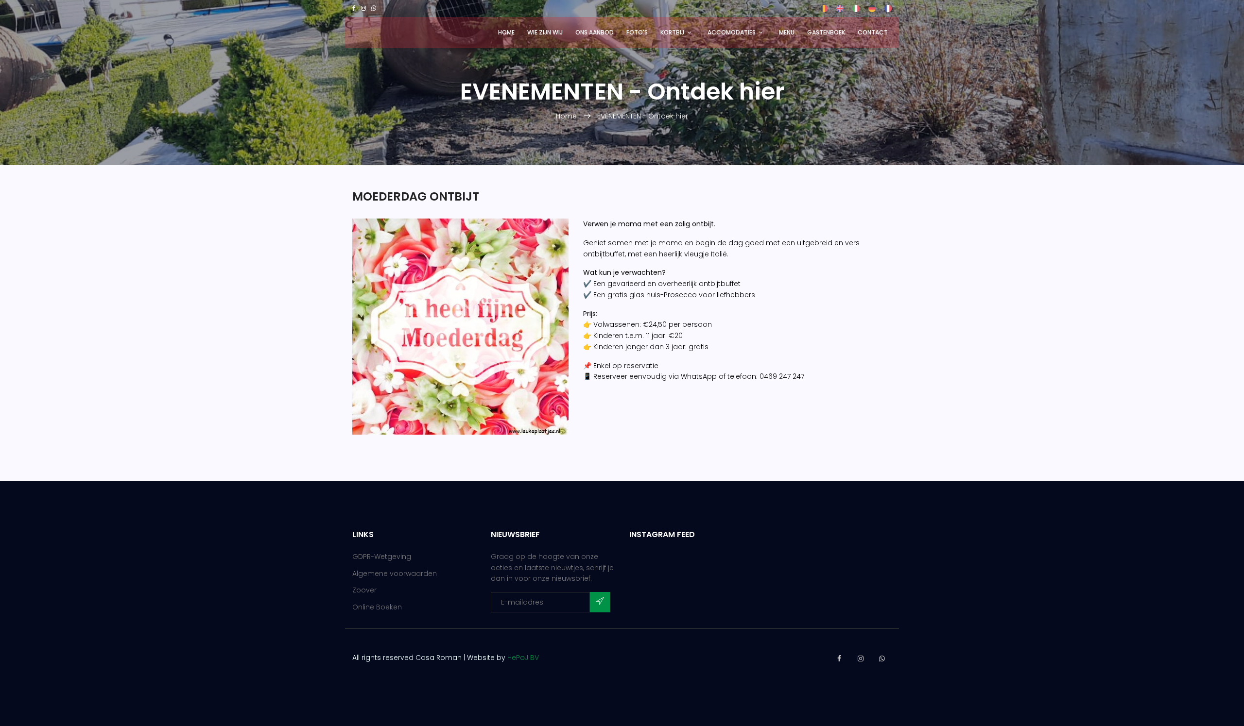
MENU (787, 32)
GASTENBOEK (826, 32)
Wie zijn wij (545, 32)
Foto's (637, 32)
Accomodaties (732, 32)
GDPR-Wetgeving (381, 556)
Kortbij (672, 32)
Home (506, 32)
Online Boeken (377, 607)
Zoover (364, 590)
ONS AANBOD (594, 32)
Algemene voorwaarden (394, 573)
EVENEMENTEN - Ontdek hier (642, 116)
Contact (873, 32)
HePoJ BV (523, 657)
